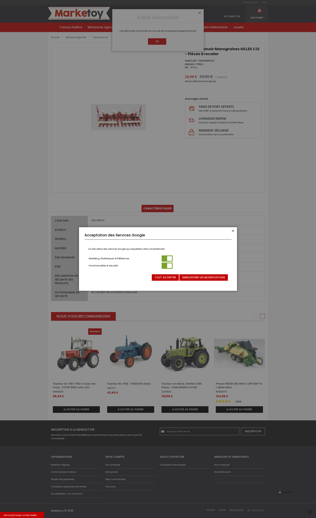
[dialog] (158, 259)
